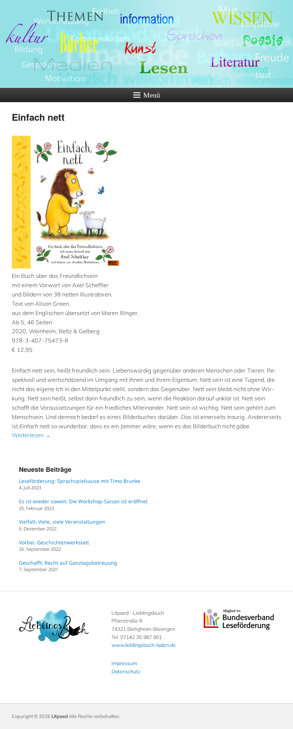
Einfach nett (38, 117)
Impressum (124, 663)
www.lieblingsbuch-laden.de (143, 645)
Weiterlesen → (31, 435)
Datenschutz (125, 671)
